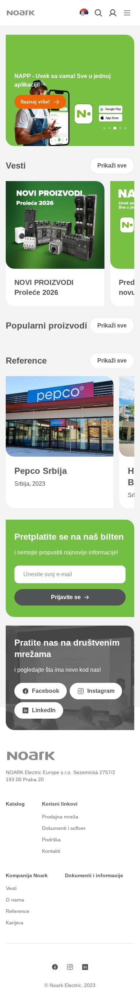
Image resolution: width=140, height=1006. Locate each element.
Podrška (51, 839)
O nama (15, 900)
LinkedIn (44, 710)
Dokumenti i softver (64, 828)
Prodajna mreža (60, 817)
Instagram (101, 691)
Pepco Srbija (40, 471)
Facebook (45, 691)
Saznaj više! (35, 102)
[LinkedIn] (85, 967)
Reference (17, 911)
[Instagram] (70, 967)
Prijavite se (66, 597)
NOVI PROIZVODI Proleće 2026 (44, 287)
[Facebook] (55, 967)
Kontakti (51, 851)
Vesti (11, 888)
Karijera (14, 922)
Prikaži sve (112, 165)
